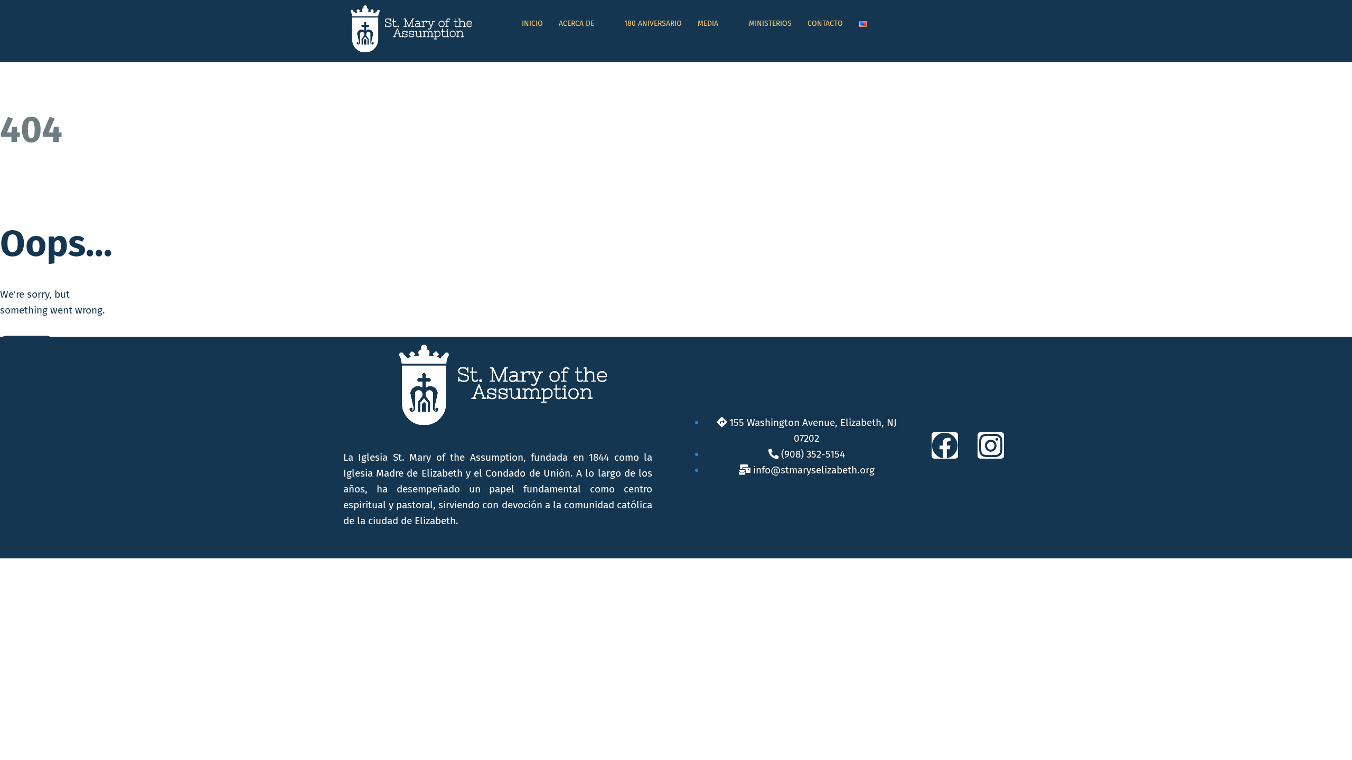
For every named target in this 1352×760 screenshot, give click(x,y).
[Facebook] (945, 445)
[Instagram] (991, 445)
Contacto (825, 23)
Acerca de (576, 23)
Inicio (532, 23)
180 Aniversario (653, 23)
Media (708, 23)
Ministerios (770, 23)
